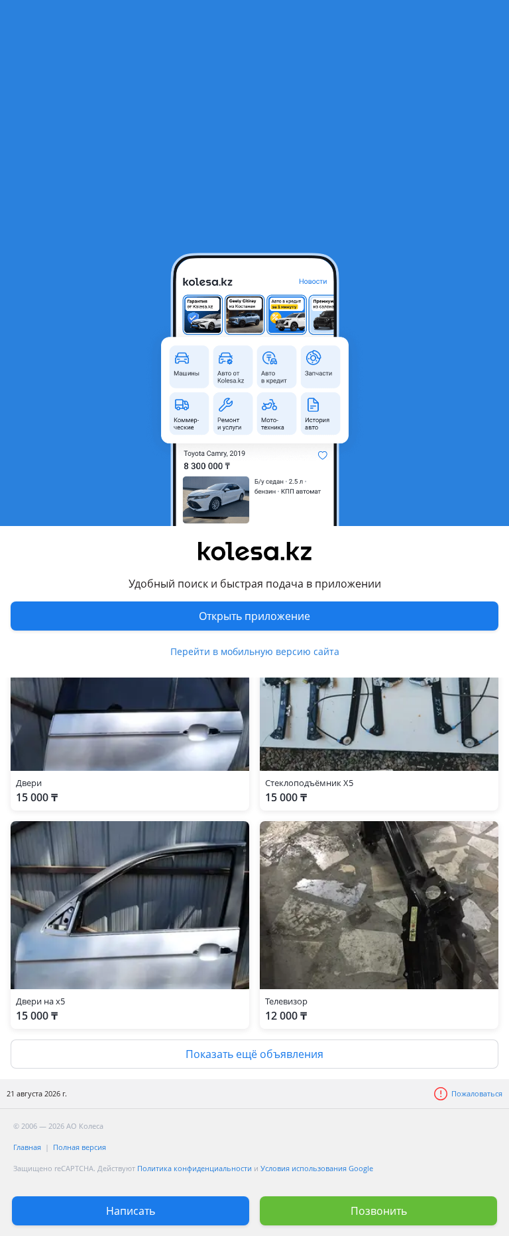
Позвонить (379, 1211)
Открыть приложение (254, 616)
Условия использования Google (316, 1168)
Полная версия (79, 1147)
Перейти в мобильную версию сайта (254, 651)
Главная (27, 1147)
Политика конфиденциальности (194, 1168)
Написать (130, 1211)
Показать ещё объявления (254, 1054)
